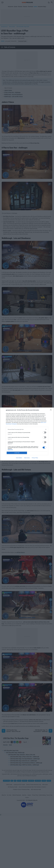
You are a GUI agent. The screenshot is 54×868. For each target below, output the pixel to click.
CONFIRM (16, 452)
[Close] (51, 410)
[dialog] (27, 434)
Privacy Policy (35, 457)
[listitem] (27, 429)
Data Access (27, 457)
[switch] (44, 432)
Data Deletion (19, 457)
